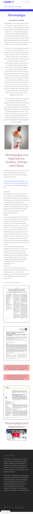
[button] (5, 511)
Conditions (11, 6)
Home (5, 6)
